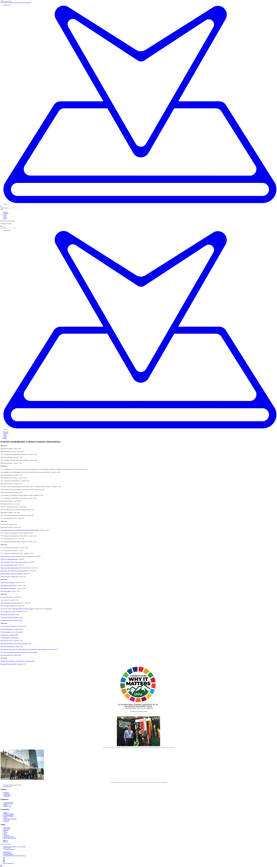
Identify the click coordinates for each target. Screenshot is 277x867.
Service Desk (6, 829)
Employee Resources (8, 803)
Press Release (49, 608)
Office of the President (8, 815)
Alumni (5, 817)
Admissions (6, 792)
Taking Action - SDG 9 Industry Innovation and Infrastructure (15, 570)
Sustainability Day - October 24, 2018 (9, 635)
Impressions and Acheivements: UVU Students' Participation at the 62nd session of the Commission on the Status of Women (29, 649)
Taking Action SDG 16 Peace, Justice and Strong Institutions (14, 562)
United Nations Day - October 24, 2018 (10, 637)
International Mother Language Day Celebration (12, 573)
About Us (5, 212)
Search (5, 834)
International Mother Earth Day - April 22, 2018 (11, 646)
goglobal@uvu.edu (7, 786)
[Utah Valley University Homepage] (8, 2)
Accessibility (6, 835)
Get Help (5, 832)
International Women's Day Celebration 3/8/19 (11, 620)
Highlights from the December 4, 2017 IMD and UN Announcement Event (18, 661)
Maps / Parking (6, 827)
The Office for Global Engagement (23, 2)
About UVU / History (8, 816)
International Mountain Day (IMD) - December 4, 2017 (13, 664)
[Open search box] (1, 206)
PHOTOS (21, 632)
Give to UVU (6, 820)
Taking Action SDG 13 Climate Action (9, 576)
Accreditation (6, 796)
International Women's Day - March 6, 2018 (11, 655)
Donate (5, 218)
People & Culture (7, 806)
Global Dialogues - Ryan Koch (8, 582)
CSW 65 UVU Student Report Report (9, 559)
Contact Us (6, 821)
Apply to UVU (6, 5)
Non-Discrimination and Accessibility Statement (14, 855)
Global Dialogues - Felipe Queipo (8, 585)
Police (4, 831)
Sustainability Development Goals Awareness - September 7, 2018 (16, 643)
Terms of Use (6, 851)
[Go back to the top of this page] (1, 865)
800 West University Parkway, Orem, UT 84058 (14, 846)
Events (5, 214)
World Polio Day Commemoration (8, 588)
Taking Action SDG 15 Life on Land (9, 556)
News (6, 840)
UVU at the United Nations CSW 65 (9, 565)
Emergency (6, 830)
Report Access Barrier (8, 836)
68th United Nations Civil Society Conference (11, 603)
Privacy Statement (7, 853)
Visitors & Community (8, 813)
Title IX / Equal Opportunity (9, 838)
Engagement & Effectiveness (10, 819)
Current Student (7, 795)
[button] (138, 1)
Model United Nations (6, 591)
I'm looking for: (4, 208)
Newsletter (5, 213)
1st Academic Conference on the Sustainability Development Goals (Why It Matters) (20, 530)
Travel (4, 216)
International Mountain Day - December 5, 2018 (12, 629)
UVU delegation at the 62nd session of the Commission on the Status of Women (19, 652)
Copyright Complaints (8, 854)
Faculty (5, 217)
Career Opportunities (8, 802)
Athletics (5, 812)
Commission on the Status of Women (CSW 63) (12, 617)
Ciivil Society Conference (9, 605)
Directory (5, 805)
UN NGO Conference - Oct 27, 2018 (9, 632)
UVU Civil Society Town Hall (8, 611)
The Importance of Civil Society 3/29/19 (10, 614)
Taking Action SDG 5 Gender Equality (9, 567)
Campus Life (6, 793)
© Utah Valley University (9, 849)
